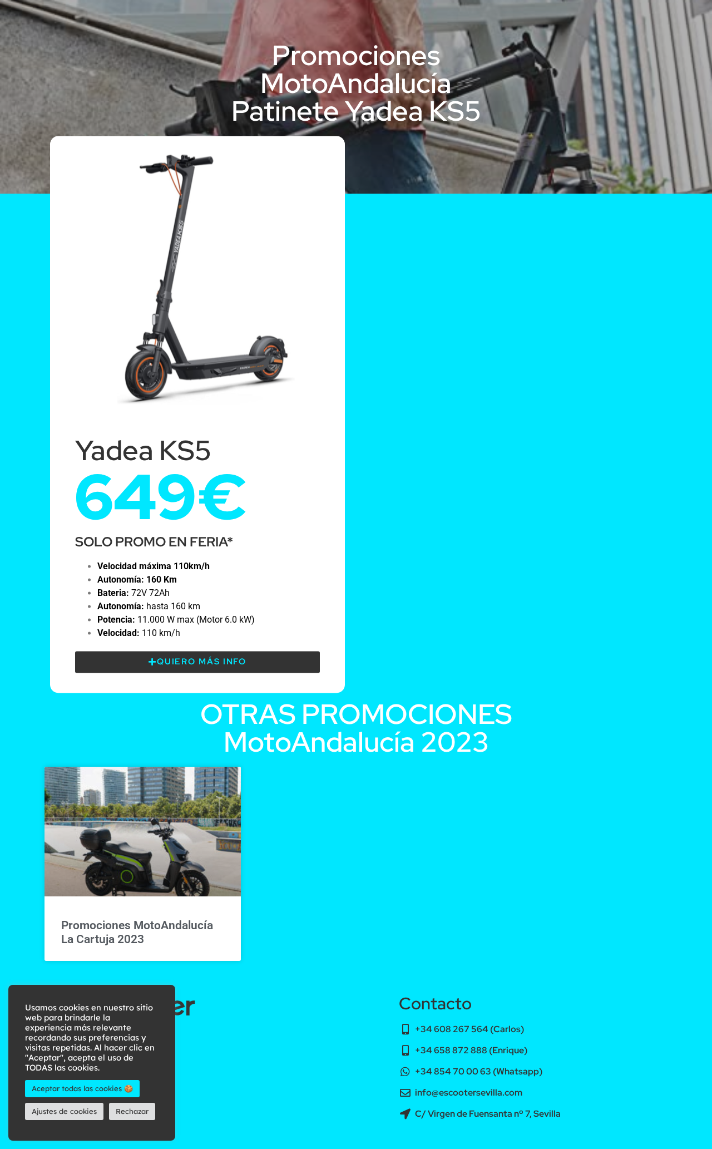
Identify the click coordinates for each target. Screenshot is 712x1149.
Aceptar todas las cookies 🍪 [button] (82, 1088)
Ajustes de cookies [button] (64, 1111)
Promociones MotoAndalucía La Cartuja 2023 (137, 932)
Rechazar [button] (132, 1111)
